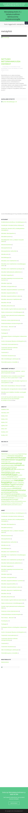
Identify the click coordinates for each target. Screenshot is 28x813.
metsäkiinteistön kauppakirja (13, 459)
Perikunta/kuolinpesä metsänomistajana (11, 323)
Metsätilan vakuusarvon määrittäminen (10, 299)
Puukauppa (4, 333)
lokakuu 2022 (4, 419)
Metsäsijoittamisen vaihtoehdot (9, 251)
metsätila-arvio (8, 468)
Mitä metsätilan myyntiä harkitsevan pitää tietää (12, 309)
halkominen (4, 454)
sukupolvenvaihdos (6, 501)
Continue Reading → (7, 92)
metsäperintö (19, 465)
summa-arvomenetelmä (16, 501)
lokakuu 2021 (4, 422)
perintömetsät (5, 492)
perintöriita (14, 492)
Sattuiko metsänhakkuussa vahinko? (10, 61)
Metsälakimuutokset (6, 236)
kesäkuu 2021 (4, 435)
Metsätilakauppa (5, 257)
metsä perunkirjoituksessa (9, 467)
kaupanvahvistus (4, 455)
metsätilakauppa (9, 474)
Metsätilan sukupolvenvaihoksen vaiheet (11, 296)
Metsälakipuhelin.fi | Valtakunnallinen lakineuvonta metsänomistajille (12, 15)
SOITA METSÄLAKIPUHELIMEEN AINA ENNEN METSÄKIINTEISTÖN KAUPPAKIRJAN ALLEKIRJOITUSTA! (12, 398)
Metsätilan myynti (5, 283)
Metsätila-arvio (4, 254)
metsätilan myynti (8, 484)
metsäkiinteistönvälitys (7, 465)
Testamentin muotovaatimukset (9, 344)
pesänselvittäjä (11, 496)
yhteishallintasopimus (6, 504)
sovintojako (15, 499)
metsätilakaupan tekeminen (9, 471)
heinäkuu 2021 (4, 432)
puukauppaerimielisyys (18, 497)
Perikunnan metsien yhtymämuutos (9, 320)
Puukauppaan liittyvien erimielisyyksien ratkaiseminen (14, 336)
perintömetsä (20, 490)
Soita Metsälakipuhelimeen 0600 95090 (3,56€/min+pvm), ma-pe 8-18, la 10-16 (14, 4)
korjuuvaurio (3, 458)
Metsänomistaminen (6, 244)
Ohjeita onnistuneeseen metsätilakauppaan (11, 312)
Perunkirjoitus (4, 330)
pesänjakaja (16, 494)
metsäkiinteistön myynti (6, 461)
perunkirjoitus (6, 494)
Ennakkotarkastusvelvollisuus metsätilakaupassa (13, 222)
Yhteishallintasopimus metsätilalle (9, 362)
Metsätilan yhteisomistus (7, 305)
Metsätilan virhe (5, 302)
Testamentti (4, 352)
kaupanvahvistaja (22, 454)
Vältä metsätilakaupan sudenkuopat (9, 359)
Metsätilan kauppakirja (6, 275)
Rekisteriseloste (5, 662)
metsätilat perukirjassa (6, 488)
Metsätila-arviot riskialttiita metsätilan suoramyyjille (13, 392)
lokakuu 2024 (4, 416)
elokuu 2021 (4, 428)
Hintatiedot (14, 803)
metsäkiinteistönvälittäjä (11, 463)
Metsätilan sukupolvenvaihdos (8, 293)
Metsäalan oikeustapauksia (7, 233)
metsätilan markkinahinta (18, 482)
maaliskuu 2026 (5, 409)
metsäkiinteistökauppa (16, 457)
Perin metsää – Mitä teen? (7, 326)
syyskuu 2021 (4, 425)
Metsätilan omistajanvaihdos (8, 286)
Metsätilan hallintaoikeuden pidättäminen (11, 272)
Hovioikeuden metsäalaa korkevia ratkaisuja (11, 225)
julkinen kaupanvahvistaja (13, 454)
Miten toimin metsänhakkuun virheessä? (11, 385)
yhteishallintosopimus (17, 504)
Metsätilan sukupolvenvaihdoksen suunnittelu (12, 289)
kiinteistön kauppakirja (15, 456)
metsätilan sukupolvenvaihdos (12, 485)
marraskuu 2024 (5, 412)
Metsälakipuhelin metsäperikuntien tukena (11, 389)
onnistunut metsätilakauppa (11, 489)
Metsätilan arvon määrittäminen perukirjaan (11, 268)
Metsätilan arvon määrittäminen (9, 260)
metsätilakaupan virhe (10, 472)
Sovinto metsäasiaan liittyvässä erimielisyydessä (12, 341)
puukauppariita (6, 499)
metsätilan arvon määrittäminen (9, 478)
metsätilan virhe (18, 486)
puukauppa (11, 497)
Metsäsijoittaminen (6, 248)
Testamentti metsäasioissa (7, 355)
